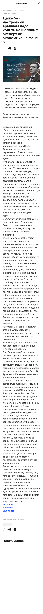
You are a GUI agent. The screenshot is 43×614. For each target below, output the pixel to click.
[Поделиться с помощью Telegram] (9, 48)
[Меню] (5, 3)
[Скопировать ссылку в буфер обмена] (5, 48)
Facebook (8, 507)
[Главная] (21, 3)
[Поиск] (39, 3)
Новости (7, 524)
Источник (8, 504)
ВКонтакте (8, 510)
